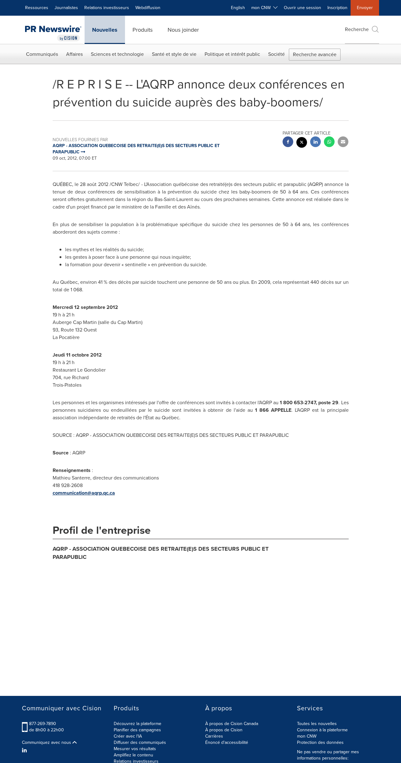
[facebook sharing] (288, 142)
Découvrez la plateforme (137, 723)
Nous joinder (183, 30)
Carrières (214, 736)
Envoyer (365, 7)
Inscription (337, 7)
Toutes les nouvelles (317, 723)
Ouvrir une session (302, 7)
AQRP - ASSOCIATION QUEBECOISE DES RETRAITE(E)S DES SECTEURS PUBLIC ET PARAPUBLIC (160, 553)
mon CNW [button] (262, 7)
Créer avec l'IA (128, 736)
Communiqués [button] (42, 54)
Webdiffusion (147, 7)
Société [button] (276, 54)
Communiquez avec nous (47, 742)
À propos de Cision (223, 730)
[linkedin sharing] (315, 142)
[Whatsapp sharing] (329, 142)
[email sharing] (343, 142)
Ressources (36, 7)
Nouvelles (104, 30)
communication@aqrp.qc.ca (84, 492)
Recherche (357, 29)
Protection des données (320, 742)
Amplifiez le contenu (133, 755)
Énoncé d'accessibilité (226, 742)
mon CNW (306, 736)
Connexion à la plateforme (322, 730)
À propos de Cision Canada (231, 723)
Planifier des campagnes (137, 730)
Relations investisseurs (106, 7)
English (238, 7)
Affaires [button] (74, 54)
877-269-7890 (42, 723)
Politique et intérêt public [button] (232, 54)
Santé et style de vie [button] (174, 54)
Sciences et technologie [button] (117, 54)
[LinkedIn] (25, 750)
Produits (143, 30)
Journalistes (66, 7)
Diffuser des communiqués (140, 742)
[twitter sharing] (301, 143)
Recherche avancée (314, 54)
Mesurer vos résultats (135, 748)
